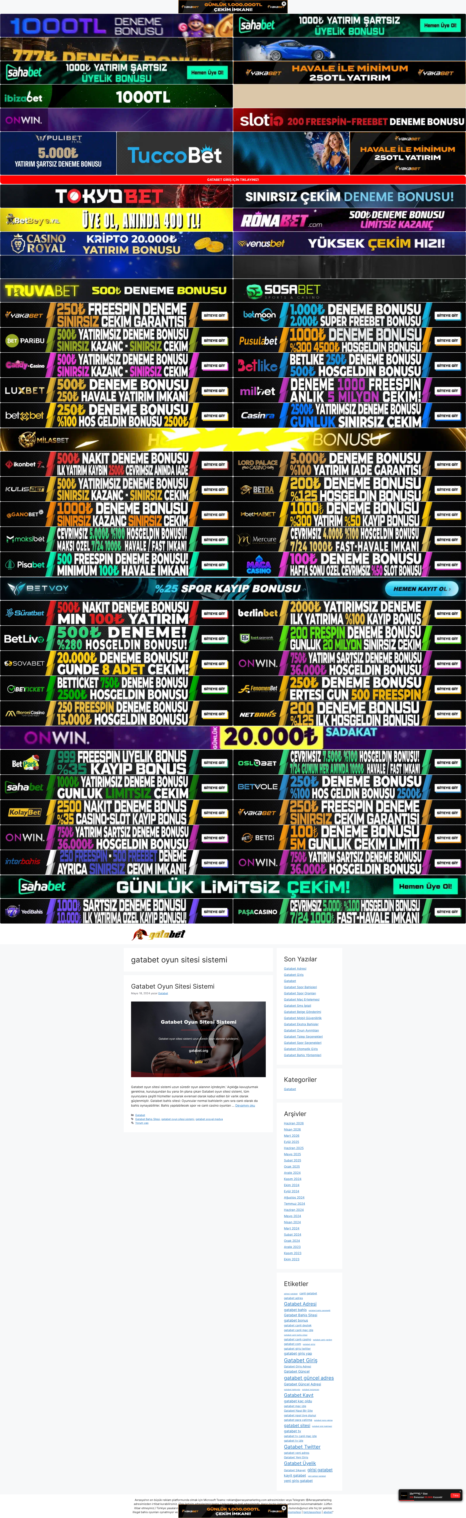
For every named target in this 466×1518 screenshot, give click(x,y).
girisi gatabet (320, 1469)
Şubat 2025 (292, 1160)
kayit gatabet (295, 1475)
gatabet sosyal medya (209, 1119)
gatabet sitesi (297, 1425)
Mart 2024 (291, 1228)
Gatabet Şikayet (295, 1470)
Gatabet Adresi (295, 968)
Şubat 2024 (292, 1234)
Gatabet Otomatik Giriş (301, 1049)
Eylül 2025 (291, 1142)
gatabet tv (292, 1431)
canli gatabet (308, 1293)
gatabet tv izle (293, 1440)
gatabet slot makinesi (322, 1426)
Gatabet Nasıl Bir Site (298, 1410)
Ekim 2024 (291, 1185)
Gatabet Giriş (294, 975)
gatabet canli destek (297, 1325)
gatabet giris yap (298, 1353)
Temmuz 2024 (294, 1203)
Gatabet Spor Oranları (300, 993)
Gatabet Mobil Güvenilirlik (303, 1018)
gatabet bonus (296, 1320)
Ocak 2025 (292, 1166)
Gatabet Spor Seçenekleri (302, 1043)
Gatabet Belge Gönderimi (302, 1012)
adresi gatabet (291, 1294)
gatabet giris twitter (297, 1348)
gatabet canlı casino (297, 1339)
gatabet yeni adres (296, 1453)
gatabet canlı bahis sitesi (295, 1335)
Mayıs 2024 (292, 1216)
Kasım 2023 (292, 1253)
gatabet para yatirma (298, 1420)
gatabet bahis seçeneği (319, 1310)
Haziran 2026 (294, 1123)
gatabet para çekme (323, 1420)
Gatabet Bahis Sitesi (147, 1119)
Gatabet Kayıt (298, 1395)
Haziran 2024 (294, 1210)
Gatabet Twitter (302, 1447)
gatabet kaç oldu (298, 1401)
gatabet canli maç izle (298, 1330)
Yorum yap (142, 1122)
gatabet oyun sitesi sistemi (177, 1119)
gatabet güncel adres (309, 1378)
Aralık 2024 (292, 1173)
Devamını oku (245, 1105)
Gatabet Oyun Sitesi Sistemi (172, 986)
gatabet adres (293, 1298)
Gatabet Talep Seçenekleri (303, 1036)
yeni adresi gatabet (317, 1476)
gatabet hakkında (292, 1389)
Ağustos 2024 (294, 1197)
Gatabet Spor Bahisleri (300, 987)
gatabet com (292, 1344)
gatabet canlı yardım (322, 1340)
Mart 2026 (291, 1136)
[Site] (116, 315)
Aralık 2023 (292, 1247)
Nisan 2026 (292, 1129)
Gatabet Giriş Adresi (297, 1366)
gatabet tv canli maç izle (300, 1436)
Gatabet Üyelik (300, 1463)
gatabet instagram (310, 1389)
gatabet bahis (295, 1310)
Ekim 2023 (291, 1259)
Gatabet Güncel (297, 1371)
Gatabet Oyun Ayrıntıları (301, 1030)
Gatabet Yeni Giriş (296, 1457)
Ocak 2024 (292, 1241)
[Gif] (233, 439)
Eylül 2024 (291, 1191)
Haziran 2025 (294, 1148)
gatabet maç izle (295, 1406)
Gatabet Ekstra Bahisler (301, 1024)
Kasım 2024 (292, 1179)
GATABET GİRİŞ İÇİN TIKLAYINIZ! (233, 180)
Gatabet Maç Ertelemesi (301, 999)
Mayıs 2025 (292, 1154)
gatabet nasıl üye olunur (300, 1415)
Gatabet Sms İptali (297, 1006)
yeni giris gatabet (298, 1481)
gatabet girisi (309, 1344)
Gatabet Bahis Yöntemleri (302, 1055)
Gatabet (140, 1115)
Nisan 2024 (292, 1222)
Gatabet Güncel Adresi (302, 1384)
